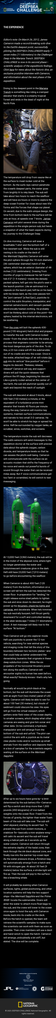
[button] (51, 3)
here (11, 69)
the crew (14, 327)
